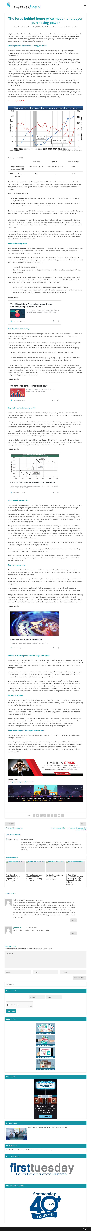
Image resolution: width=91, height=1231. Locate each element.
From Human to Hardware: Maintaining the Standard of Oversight (48, 1127)
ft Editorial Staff (26, 27)
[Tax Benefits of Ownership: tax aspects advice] (15, 866)
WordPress (30, 1229)
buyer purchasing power (16, 782)
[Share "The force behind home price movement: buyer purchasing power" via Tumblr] (41, 815)
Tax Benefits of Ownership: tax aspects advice (13, 877)
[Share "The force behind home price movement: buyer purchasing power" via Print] (62, 815)
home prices (29, 782)
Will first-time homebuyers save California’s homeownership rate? (26, 1150)
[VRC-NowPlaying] (45, 804)
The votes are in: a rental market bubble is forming (34, 877)
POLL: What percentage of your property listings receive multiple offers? (74, 878)
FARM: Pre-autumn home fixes (54, 876)
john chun (17, 928)
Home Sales (51, 27)
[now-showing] (45, 1099)
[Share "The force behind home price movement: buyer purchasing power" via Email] (59, 815)
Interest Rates (60, 27)
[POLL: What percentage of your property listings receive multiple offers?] (75, 866)
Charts (44, 27)
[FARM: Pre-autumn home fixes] (55, 866)
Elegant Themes (15, 1229)
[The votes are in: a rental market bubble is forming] (35, 866)
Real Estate (69, 27)
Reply (73, 920)
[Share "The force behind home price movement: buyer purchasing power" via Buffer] (52, 815)
